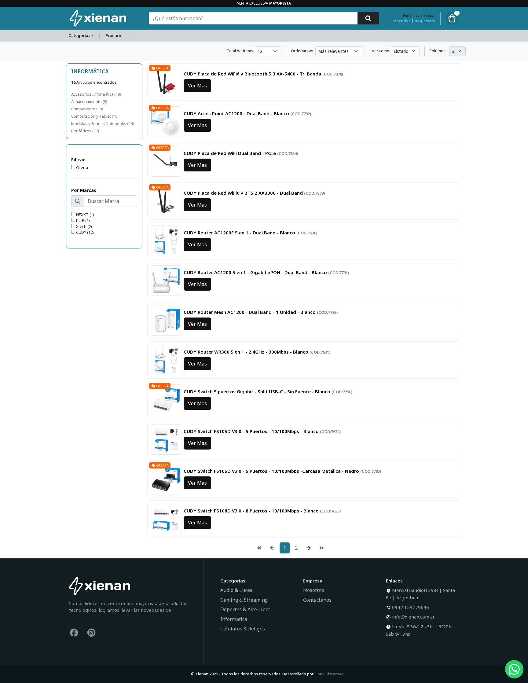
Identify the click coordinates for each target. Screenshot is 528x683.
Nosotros (313, 590)
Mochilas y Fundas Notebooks (99, 123)
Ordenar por (302, 50)
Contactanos (317, 600)
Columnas (438, 50)
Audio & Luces (236, 590)
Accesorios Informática (92, 94)
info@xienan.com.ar (413, 617)
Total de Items (240, 50)
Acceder (402, 21)
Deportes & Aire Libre (245, 609)
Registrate (425, 21)
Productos (115, 35)
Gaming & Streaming (244, 600)
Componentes (84, 109)
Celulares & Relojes (242, 628)
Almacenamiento (87, 101)
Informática (233, 619)
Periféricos (81, 131)
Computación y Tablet (91, 116)
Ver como (380, 50)
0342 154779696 (410, 607)
